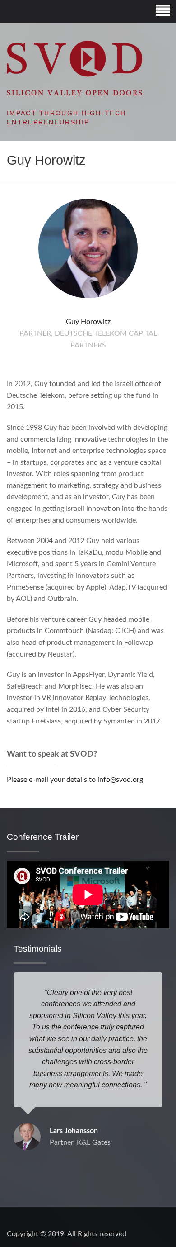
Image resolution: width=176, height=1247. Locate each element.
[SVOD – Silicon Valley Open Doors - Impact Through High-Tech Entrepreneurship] (74, 67)
